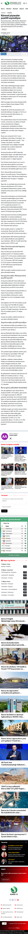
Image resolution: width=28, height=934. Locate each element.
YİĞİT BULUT (11, 859)
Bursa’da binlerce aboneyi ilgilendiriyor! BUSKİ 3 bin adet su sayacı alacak (12, 716)
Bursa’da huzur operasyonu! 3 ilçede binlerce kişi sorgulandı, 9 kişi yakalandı (13, 836)
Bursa (2, 8)
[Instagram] (15, 900)
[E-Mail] (10, 438)
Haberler (3, 12)
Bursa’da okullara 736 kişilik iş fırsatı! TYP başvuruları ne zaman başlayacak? (13, 668)
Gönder (4, 511)
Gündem (8, 8)
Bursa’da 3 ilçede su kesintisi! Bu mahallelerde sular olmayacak (13, 812)
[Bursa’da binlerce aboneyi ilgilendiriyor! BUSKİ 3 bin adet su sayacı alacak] (14, 704)
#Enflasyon (4, 29)
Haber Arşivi (19, 917)
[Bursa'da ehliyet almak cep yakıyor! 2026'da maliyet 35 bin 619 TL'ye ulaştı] (7, 481)
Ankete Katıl (5, 879)
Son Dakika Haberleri (7, 917)
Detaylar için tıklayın (14, 555)
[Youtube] (18, 900)
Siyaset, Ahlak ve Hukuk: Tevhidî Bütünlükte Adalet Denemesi (16, 855)
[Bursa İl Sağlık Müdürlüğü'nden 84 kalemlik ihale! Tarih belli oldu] (14, 608)
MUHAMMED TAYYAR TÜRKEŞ (15, 845)
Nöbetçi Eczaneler (7, 905)
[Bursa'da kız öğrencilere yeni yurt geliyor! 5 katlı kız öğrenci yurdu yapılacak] (14, 728)
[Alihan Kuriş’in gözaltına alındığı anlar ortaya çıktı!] (21, 481)
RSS (5, 923)
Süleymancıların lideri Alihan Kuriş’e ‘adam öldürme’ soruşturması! (20, 473)
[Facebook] (10, 900)
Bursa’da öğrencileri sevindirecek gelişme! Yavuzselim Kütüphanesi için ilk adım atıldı (13, 692)
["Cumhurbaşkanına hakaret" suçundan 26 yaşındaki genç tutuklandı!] (7, 450)
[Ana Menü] (1, 3)
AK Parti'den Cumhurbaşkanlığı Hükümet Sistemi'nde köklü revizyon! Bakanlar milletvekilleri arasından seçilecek (13, 764)
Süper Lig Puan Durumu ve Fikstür (7, 912)
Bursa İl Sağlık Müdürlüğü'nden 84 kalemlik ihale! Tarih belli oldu (13, 620)
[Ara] (26, 3)
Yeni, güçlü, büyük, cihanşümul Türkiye (16, 862)
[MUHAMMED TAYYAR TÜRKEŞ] (4, 847)
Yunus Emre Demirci (13, 852)
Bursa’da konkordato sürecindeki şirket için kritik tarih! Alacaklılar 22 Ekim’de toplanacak (13, 644)
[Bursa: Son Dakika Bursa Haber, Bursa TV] (13, 3)
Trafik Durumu (19, 908)
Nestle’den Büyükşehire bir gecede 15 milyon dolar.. (15, 848)
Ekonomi (15, 8)
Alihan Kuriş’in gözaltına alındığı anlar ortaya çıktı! (21, 487)
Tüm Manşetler (19, 912)
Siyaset (22, 8)
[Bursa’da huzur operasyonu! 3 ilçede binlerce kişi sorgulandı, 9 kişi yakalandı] (14, 824)
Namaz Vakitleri (6, 908)
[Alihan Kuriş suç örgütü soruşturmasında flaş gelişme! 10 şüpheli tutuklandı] (7, 467)
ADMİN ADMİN (13, 435)
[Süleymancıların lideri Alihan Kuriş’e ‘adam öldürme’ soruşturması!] (21, 467)
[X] (13, 900)
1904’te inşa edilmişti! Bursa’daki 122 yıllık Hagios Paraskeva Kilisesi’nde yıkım (13, 788)
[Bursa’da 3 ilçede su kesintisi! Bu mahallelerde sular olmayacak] (14, 800)
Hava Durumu (20, 905)
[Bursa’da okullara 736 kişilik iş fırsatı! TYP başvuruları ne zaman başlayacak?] (14, 656)
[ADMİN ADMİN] (4, 436)
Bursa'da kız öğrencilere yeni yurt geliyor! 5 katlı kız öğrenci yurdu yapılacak (13, 740)
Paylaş (4, 53)
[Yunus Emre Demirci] (4, 854)
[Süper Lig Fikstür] (26, 560)
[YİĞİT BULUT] (4, 861)
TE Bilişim (17, 928)
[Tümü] (26, 842)
